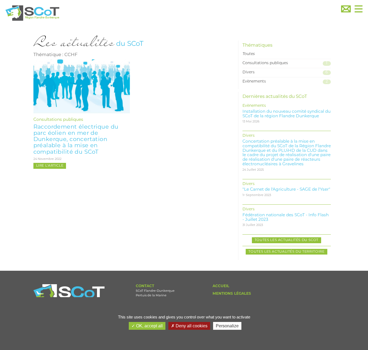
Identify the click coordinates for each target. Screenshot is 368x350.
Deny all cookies (191, 326)
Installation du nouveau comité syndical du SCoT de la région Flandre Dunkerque (286, 113)
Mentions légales (232, 294)
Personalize (227, 326)
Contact (145, 286)
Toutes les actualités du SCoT (286, 240)
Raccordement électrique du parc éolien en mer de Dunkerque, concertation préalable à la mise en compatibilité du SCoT (76, 139)
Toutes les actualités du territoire (286, 251)
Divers (285, 72)
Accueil (221, 286)
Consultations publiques (58, 120)
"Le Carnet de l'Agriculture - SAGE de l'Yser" (286, 189)
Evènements (285, 82)
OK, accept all (149, 326)
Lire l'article (50, 165)
